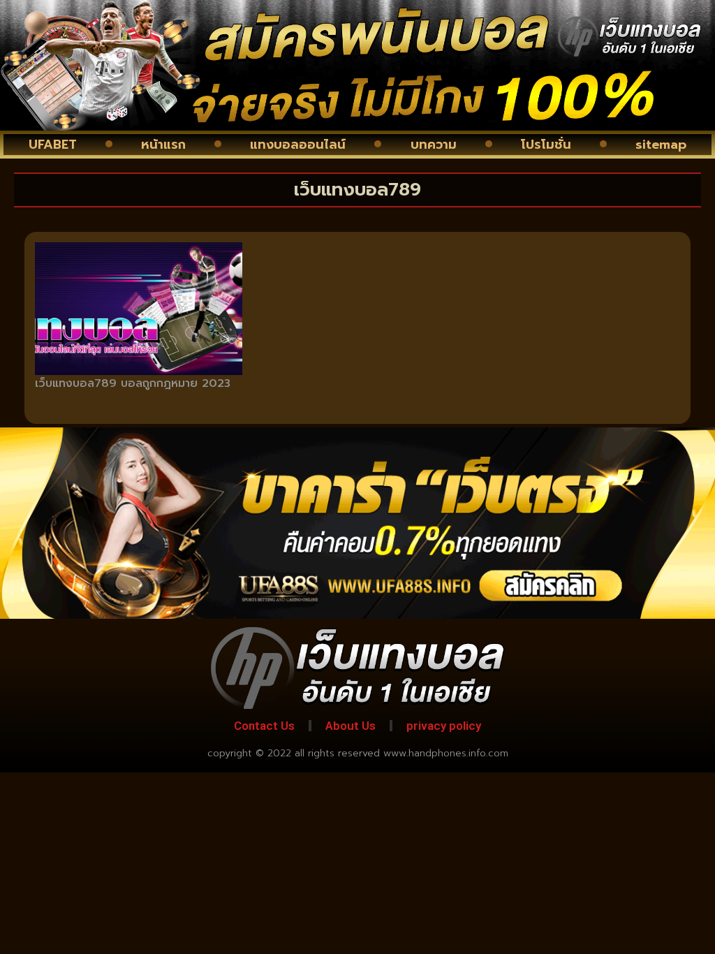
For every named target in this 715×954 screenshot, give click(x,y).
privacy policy (443, 726)
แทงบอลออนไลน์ (298, 144)
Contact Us (264, 726)
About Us (350, 726)
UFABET (53, 144)
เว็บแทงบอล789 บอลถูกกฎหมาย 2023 (132, 383)
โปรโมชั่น (546, 144)
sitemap (660, 144)
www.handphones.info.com (445, 753)
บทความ (434, 144)
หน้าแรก (163, 144)
